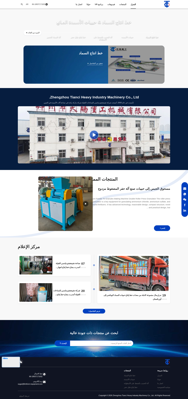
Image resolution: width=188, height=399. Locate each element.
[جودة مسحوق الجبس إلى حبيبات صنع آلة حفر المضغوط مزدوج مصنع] (65, 204)
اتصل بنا (79, 4)
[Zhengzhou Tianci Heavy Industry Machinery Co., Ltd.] (167, 4)
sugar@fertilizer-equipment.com (30, 384)
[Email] (185, 188)
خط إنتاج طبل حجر (130, 387)
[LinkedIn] (185, 210)
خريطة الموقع (24, 396)
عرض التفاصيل (94, 311)
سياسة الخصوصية (163, 387)
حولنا (88, 4)
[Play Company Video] (94, 134)
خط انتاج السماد (129, 375)
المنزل (133, 4)
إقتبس (163, 228)
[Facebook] (185, 205)
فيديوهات (111, 4)
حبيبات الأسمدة (129, 379)
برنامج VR (99, 4)
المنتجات (122, 4)
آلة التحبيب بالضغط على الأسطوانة (136, 383)
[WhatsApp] (185, 194)
